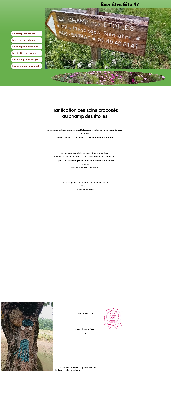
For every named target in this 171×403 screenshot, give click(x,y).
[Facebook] (85, 319)
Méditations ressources (24, 53)
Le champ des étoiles (23, 33)
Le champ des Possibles (25, 46)
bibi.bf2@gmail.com (85, 314)
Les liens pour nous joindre (26, 66)
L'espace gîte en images (25, 59)
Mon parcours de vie (23, 40)
